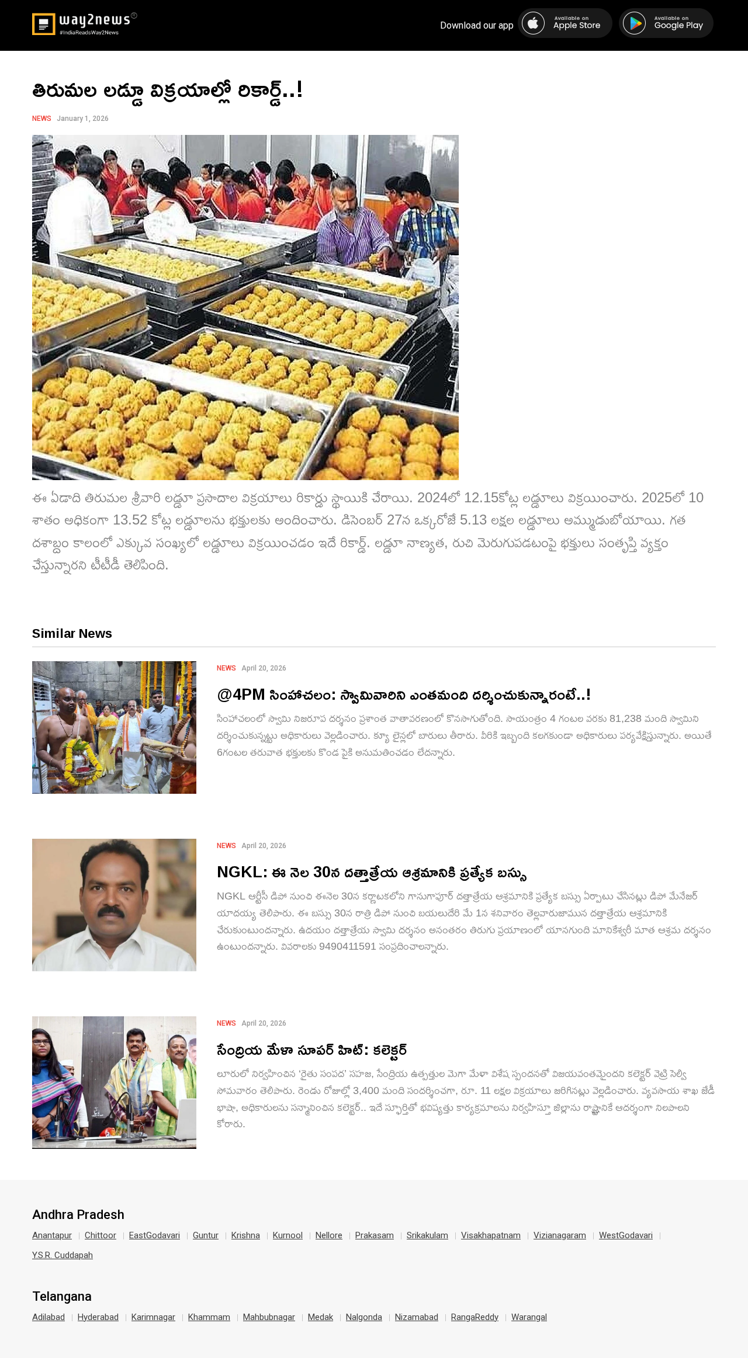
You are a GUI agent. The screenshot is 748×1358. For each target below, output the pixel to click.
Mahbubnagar (269, 1317)
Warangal (529, 1317)
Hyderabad (98, 1317)
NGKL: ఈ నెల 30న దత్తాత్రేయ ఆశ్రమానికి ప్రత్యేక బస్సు (372, 871)
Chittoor (100, 1235)
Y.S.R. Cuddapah (62, 1255)
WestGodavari (626, 1235)
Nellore (329, 1235)
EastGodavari (154, 1235)
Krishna (245, 1235)
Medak (320, 1317)
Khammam (209, 1317)
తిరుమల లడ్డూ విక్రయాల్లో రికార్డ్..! (168, 88)
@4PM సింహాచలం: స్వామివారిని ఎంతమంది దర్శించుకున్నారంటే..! (404, 693)
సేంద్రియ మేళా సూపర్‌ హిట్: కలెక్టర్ (312, 1049)
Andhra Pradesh (78, 1215)
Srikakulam (427, 1235)
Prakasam (374, 1235)
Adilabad (48, 1317)
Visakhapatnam (491, 1235)
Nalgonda (364, 1317)
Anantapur (52, 1235)
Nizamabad (416, 1317)
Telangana (62, 1297)
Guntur (206, 1235)
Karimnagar (153, 1317)
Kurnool (288, 1235)
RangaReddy (474, 1317)
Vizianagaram (560, 1235)
